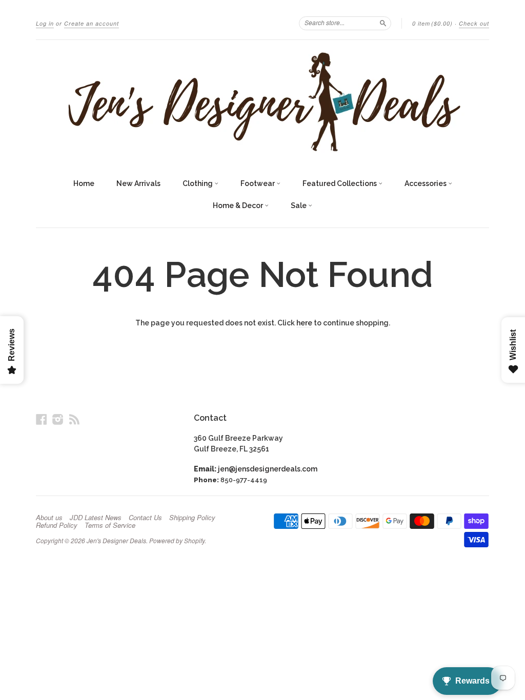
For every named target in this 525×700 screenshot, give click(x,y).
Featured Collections (340, 183)
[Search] (383, 23)
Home (83, 183)
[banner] (262, 101)
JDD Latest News (96, 517)
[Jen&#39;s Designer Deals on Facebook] (41, 419)
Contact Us (145, 517)
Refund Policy (56, 525)
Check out (474, 23)
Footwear (258, 183)
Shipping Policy (192, 517)
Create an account (91, 23)
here (304, 323)
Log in (45, 23)
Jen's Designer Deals (116, 540)
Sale (299, 205)
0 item (432, 23)
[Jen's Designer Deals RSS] (74, 419)
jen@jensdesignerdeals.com (267, 469)
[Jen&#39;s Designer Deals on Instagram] (58, 419)
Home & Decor (239, 205)
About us (49, 517)
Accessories (426, 183)
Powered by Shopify (177, 540)
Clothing (198, 183)
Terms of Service (110, 525)
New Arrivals (138, 183)
